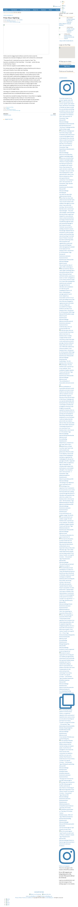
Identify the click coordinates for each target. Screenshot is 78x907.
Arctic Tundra (53, 115)
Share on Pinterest (24, 105)
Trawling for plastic (7, 115)
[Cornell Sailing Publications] (39, 4)
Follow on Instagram (64, 866)
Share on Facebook (7, 105)
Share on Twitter (16, 105)
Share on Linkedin (33, 105)
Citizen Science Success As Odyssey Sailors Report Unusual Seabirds (67, 22)
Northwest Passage (16, 22)
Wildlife (21, 19)
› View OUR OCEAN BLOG (66, 40)
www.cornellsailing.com (31, 896)
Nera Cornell (7, 19)
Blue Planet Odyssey (11, 21)
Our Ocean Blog (9, 12)
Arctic (11, 22)
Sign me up (67, 66)
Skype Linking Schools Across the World (69, 37)
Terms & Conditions (27, 897)
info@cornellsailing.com (46, 896)
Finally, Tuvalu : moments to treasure (71, 30)
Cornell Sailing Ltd (49, 897)
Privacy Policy (18, 897)
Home (4, 12)
